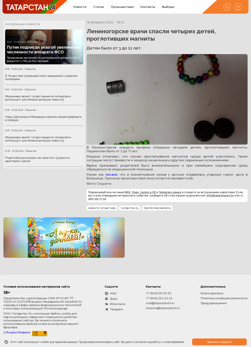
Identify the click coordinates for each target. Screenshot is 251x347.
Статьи (98, 7)
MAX (127, 192)
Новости (79, 7)
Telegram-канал (170, 192)
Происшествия (122, 7)
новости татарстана (102, 208)
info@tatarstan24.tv (220, 195)
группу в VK (148, 192)
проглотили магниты (157, 208)
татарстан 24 (130, 208)
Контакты (147, 7)
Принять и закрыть (219, 342)
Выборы (168, 7)
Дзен (135, 192)
